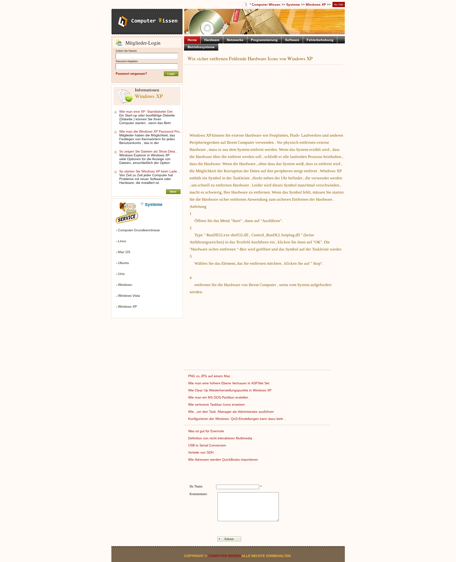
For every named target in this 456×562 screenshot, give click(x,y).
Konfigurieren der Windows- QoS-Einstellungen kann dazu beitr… (237, 419)
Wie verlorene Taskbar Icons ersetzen (217, 404)
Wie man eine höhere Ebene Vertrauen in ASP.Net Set (229, 383)
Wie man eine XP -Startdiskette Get (146, 111)
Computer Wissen (266, 4)
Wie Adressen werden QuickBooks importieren (223, 459)
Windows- (125, 285)
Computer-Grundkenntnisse (139, 230)
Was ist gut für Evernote (206, 431)
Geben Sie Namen (126, 50)
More (173, 191)
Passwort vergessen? (131, 73)
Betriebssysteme (201, 47)
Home (192, 40)
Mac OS (124, 252)
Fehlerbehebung (320, 40)
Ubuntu (123, 263)
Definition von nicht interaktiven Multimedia (220, 438)
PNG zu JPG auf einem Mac (209, 376)
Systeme (293, 4)
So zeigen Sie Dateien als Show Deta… (148, 151)
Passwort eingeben (127, 61)
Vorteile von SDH (201, 452)
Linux (122, 241)
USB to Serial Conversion (207, 445)
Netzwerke (235, 40)
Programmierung (264, 40)
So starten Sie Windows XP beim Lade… (149, 171)
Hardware (211, 40)
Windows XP (127, 306)
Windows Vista (129, 295)
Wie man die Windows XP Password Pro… (151, 131)
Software (292, 40)
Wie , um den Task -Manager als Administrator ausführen (231, 411)
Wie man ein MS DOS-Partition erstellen (218, 397)
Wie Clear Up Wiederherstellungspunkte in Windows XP (230, 390)
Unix (121, 274)
